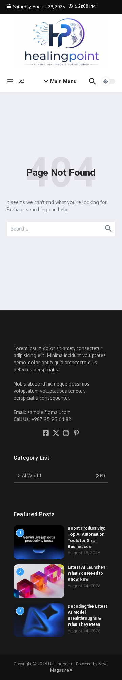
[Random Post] (21, 81)
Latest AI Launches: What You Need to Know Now (87, 573)
